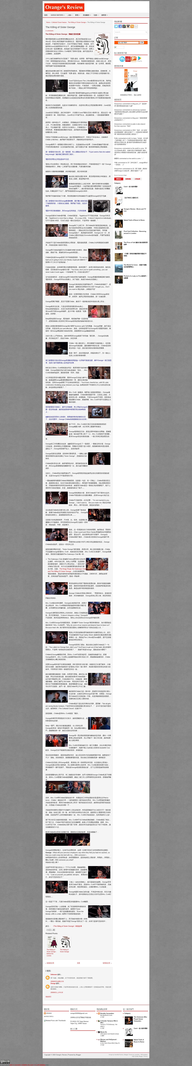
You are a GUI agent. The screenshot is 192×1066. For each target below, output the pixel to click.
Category (117, 183)
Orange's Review (61, 1055)
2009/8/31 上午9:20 (57, 992)
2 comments (50, 31)
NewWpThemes (119, 1054)
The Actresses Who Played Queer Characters (140, 1019)
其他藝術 (87, 15)
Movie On (103, 1032)
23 (128, 162)
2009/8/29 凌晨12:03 (57, 981)
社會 (96, 15)
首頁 (45, 15)
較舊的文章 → (107, 963)
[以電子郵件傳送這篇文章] (48, 930)
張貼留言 (48, 997)
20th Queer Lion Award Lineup (109, 1034)
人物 (70, 15)
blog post (135, 118)
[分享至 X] (52, 930)
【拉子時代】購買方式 (131, 198)
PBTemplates (144, 1054)
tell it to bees (132, 138)
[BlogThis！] (50, 930)
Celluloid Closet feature (59, 22)
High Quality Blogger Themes (140, 1056)
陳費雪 (116, 158)
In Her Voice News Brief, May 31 (110, 1043)
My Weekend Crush (106, 1015)
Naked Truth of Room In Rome (134, 220)
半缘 (115, 162)
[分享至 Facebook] (54, 930)
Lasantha (136, 1054)
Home (48, 22)
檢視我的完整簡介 (49, 1016)
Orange (53, 983)
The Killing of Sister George (77, 22)
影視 (77, 15)
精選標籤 (128, 179)
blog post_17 (136, 104)
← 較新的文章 (49, 963)
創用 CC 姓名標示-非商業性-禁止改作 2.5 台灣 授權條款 (28, 1065)
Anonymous (118, 104)
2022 (134, 130)
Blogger (78, 1055)
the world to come (138, 148)
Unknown (54, 974)
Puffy (116, 138)
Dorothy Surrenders (107, 1013)
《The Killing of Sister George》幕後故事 (67, 926)
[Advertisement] (123, 321)
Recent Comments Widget (120, 175)
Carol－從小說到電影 (131, 186)
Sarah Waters (58, 15)
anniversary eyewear (139, 110)
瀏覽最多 (118, 179)
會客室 (104, 15)
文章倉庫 (137, 179)
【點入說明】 (137, 95)
